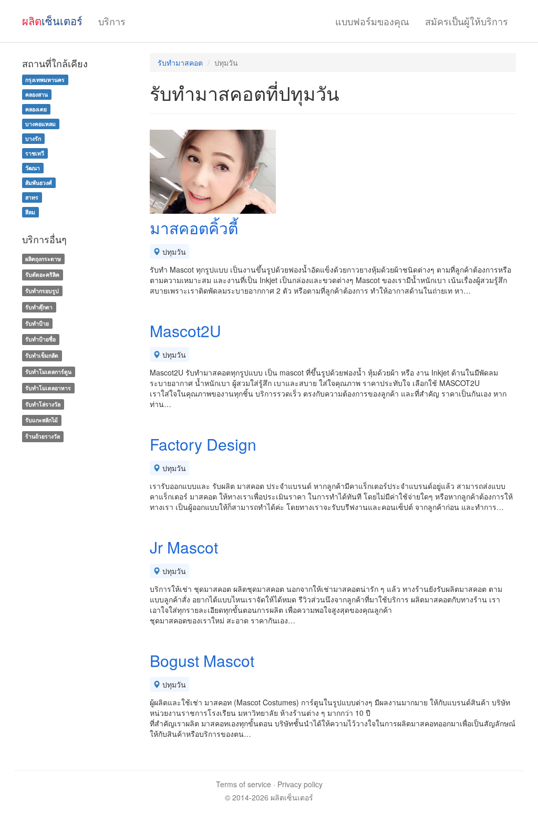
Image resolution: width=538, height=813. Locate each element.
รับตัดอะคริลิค (42, 274)
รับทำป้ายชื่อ (40, 339)
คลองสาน (36, 94)
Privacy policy (300, 784)
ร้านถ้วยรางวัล (42, 436)
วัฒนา (32, 168)
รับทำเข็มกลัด (41, 355)
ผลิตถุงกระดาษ (43, 259)
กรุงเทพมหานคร (45, 80)
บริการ (112, 21)
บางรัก (33, 138)
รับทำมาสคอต (180, 62)
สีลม (30, 212)
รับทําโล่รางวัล (42, 404)
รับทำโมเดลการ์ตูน (48, 372)
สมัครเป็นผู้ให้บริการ (466, 21)
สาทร (31, 197)
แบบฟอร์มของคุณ (372, 21)
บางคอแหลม (40, 124)
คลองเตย (36, 109)
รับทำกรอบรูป (42, 291)
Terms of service (243, 784)
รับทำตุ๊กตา (39, 307)
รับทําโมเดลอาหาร (48, 388)
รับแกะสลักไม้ (41, 420)
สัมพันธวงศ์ (38, 182)
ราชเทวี (34, 153)
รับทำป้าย (37, 323)
